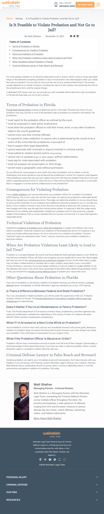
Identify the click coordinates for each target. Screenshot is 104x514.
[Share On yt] (59, 459)
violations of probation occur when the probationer (40, 227)
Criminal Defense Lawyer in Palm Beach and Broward (37, 65)
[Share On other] (64, 459)
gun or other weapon (44, 156)
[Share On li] (40, 459)
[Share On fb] (50, 459)
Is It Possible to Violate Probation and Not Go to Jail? (52, 18)
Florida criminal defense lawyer (42, 271)
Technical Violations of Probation (27, 54)
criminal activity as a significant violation (47, 260)
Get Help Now (85, 4)
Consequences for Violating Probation (30, 50)
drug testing (55, 153)
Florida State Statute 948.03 (18, 109)
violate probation (19, 194)
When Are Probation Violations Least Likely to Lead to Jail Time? (42, 57)
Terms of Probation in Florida (25, 46)
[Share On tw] (55, 459)
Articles (19, 18)
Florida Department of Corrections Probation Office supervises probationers (48, 300)
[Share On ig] (45, 459)
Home (9, 18)
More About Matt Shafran (47, 418)
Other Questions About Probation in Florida (32, 61)
